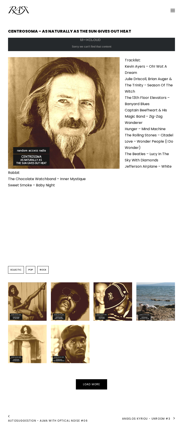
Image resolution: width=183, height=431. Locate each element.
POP (30, 269)
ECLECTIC (15, 269)
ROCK (43, 269)
